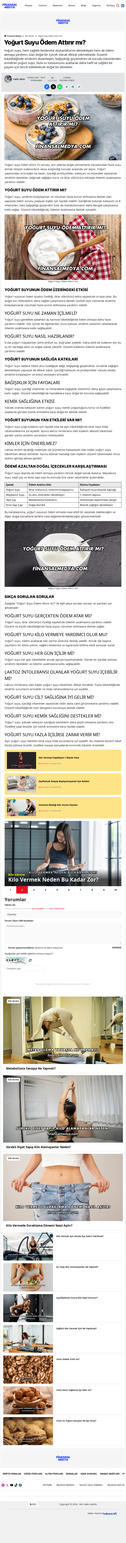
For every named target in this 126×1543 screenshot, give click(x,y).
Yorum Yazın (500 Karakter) (19, 920)
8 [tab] (92, 889)
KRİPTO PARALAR (12, 1473)
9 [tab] (103, 889)
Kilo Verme (29, 36)
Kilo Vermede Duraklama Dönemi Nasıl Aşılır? (39, 1225)
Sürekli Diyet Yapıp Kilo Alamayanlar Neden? (38, 1147)
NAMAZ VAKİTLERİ (109, 1473)
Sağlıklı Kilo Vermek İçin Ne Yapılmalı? (76, 1328)
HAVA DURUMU (89, 1473)
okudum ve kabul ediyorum (35, 947)
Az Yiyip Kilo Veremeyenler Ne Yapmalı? (77, 1266)
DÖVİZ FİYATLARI (33, 1473)
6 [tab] (68, 889)
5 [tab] (57, 889)
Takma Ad (10, 904)
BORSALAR (71, 1473)
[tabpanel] (63, 853)
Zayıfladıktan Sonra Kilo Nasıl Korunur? (77, 1297)
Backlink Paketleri (66, 1484)
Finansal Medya (14, 36)
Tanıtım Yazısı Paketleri (91, 1484)
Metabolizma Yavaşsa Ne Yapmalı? (31, 1068)
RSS (34, 1504)
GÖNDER (116, 947)
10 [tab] (115, 889)
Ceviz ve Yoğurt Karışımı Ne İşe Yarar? (76, 1420)
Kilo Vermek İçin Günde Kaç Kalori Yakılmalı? (80, 1236)
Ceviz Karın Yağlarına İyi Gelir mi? (74, 1390)
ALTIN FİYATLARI (54, 1473)
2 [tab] (22, 889)
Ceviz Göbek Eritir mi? (68, 1359)
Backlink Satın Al (116, 1484)
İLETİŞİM (47, 1484)
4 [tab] (45, 889)
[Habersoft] (110, 1513)
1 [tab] (10, 889)
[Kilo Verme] (63, 1030)
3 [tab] (33, 889)
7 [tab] (80, 889)
